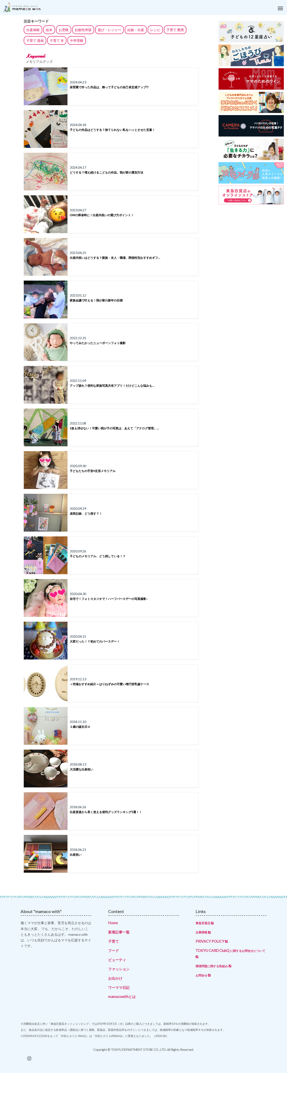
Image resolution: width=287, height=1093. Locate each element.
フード (113, 950)
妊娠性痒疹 (83, 30)
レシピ (155, 30)
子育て (113, 941)
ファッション (119, 969)
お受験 (64, 30)
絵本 (49, 30)
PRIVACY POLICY (210, 941)
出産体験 (33, 30)
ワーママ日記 (119, 987)
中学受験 (76, 40)
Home (113, 923)
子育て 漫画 (35, 40)
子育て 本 (57, 40)
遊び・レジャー (109, 30)
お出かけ (115, 978)
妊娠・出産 (135, 30)
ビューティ (117, 960)
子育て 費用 (175, 30)
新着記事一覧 (119, 932)
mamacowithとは (122, 996)
